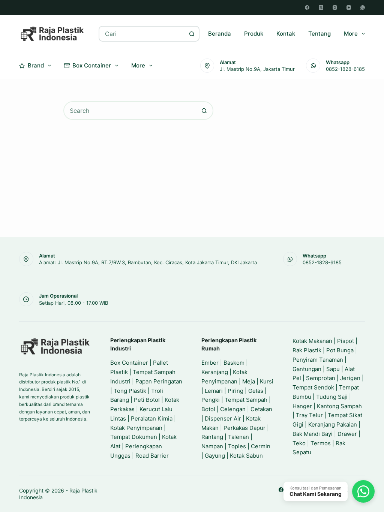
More (351, 33)
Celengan (233, 409)
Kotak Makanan (312, 340)
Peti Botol (147, 399)
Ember (210, 362)
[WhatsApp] (362, 7)
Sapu (333, 369)
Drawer (347, 433)
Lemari (214, 390)
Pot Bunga (340, 350)
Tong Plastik (130, 390)
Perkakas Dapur (245, 427)
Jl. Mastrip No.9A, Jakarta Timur (257, 69)
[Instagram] (335, 7)
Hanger (302, 406)
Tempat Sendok (313, 387)
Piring (235, 390)
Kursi (266, 381)
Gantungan (306, 369)
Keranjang (214, 372)
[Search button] (191, 34)
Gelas (255, 390)
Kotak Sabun (246, 455)
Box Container (91, 65)
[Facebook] (307, 7)
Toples (237, 446)
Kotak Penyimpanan (136, 427)
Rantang (212, 436)
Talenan (238, 436)
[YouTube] (348, 7)
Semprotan (320, 378)
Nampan (212, 446)
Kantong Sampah (339, 406)
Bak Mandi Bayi (312, 433)
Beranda (219, 33)
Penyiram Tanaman (317, 359)
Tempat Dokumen (133, 436)
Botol (208, 409)
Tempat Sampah (246, 399)
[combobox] (141, 34)
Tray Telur (309, 415)
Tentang (319, 33)
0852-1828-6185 (345, 69)
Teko (299, 443)
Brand (36, 65)
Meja (248, 381)
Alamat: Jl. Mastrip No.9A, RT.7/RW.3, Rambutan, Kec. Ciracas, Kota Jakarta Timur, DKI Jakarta (148, 262)
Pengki (210, 399)
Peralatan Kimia (151, 418)
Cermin (260, 446)
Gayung (215, 455)
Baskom (234, 362)
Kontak (285, 33)
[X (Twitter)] (321, 7)
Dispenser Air (223, 418)
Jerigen (350, 378)
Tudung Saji (332, 396)
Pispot (345, 340)
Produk (253, 33)
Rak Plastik (306, 350)
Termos (320, 443)
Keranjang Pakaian (332, 424)
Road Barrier (152, 455)
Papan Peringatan (158, 381)
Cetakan (261, 409)
